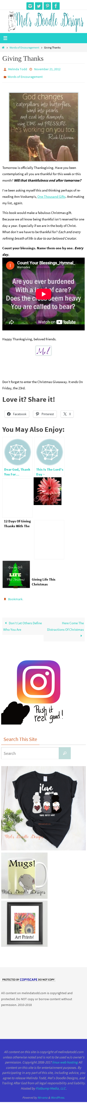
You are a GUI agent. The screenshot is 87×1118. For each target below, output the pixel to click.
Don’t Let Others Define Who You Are (22, 623)
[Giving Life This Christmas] (49, 537)
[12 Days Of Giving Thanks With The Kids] (17, 496)
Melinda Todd (17, 69)
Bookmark (15, 597)
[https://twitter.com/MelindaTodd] (38, 6)
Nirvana (43, 1095)
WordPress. (58, 1095)
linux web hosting (65, 1059)
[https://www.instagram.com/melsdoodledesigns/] (30, 6)
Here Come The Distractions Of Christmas (65, 623)
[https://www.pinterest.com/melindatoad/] (47, 6)
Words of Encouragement (24, 47)
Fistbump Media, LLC (51, 1085)
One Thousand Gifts (51, 194)
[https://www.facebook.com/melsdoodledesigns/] (56, 6)
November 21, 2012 (47, 69)
